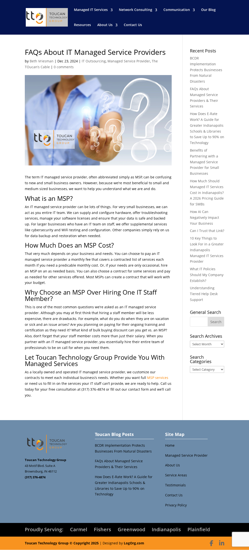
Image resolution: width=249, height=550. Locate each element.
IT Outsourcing (94, 61)
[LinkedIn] (221, 543)
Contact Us (133, 24)
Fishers (102, 529)
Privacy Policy (176, 505)
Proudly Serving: (44, 529)
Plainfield (198, 529)
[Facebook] (211, 543)
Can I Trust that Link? (207, 230)
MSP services (157, 377)
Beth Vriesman (41, 61)
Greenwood (131, 529)
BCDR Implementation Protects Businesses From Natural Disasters (206, 70)
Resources (82, 24)
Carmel (78, 529)
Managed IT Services (91, 9)
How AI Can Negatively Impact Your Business (204, 217)
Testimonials (175, 485)
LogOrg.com (134, 543)
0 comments (64, 67)
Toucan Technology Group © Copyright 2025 (62, 543)
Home (170, 445)
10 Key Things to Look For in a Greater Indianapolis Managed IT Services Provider (207, 250)
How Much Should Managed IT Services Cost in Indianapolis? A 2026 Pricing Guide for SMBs (207, 192)
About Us (105, 24)
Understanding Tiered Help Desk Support (204, 294)
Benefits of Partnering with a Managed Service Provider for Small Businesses (204, 162)
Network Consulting (135, 9)
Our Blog (208, 9)
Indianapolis (166, 529)
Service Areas (176, 475)
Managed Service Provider (128, 61)
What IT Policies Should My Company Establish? (206, 275)
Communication (176, 9)
